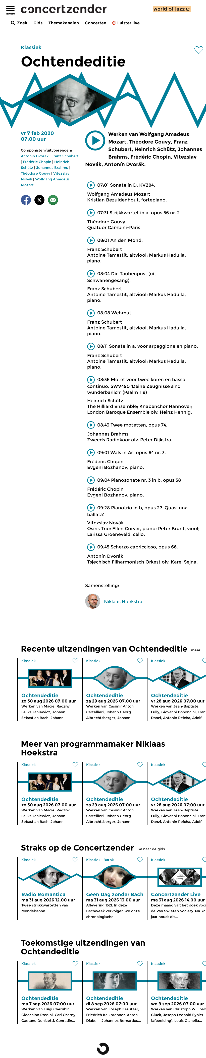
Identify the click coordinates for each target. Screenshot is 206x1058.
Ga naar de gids (151, 849)
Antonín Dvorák (34, 156)
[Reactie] (53, 201)
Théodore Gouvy (35, 173)
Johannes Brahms (52, 167)
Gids (37, 23)
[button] (95, 140)
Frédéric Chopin (37, 162)
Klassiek (31, 47)
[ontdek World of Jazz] (172, 9)
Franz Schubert (65, 156)
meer (195, 650)
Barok (109, 860)
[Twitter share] (39, 201)
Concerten (95, 23)
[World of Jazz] (172, 9)
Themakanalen (63, 23)
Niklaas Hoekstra (123, 601)
